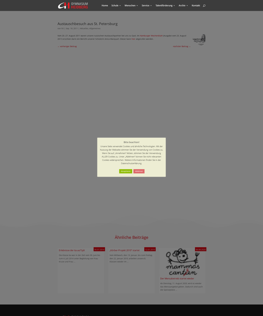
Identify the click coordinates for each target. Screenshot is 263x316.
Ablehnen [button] (139, 171)
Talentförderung (164, 6)
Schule (115, 6)
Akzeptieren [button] (126, 171)
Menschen (130, 6)
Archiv (182, 6)
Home (105, 6)
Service (145, 6)
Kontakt (196, 6)
